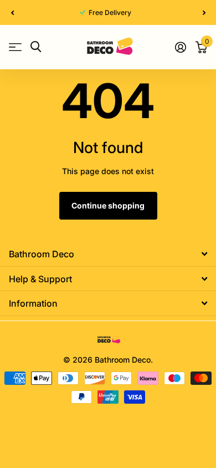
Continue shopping (108, 205)
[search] (35, 46)
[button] (12, 12)
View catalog (15, 47)
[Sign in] (180, 47)
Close (108, 254)
